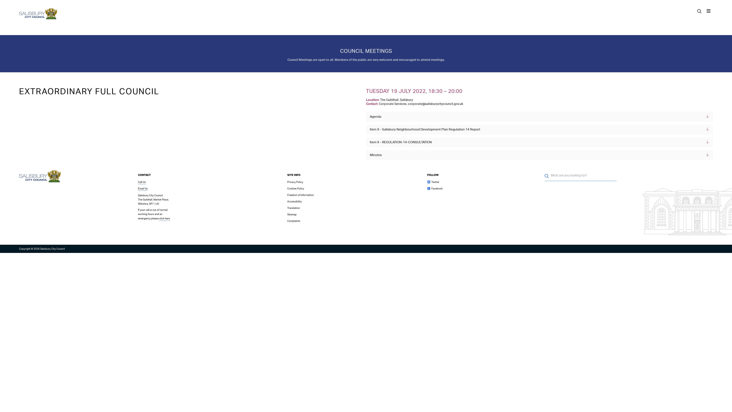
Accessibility (294, 201)
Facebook (437, 188)
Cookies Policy (295, 188)
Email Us (143, 188)
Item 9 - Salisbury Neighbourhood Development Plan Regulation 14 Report (425, 129)
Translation (293, 208)
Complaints (293, 221)
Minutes (376, 155)
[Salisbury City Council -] (38, 19)
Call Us (142, 182)
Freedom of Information (300, 195)
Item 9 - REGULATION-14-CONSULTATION (401, 142)
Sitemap (292, 214)
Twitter (435, 182)
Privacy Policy (295, 182)
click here (164, 218)
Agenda (375, 116)
